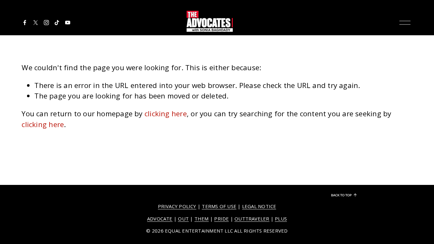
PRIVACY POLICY (177, 206)
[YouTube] (67, 22)
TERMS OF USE (219, 206)
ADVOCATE (160, 218)
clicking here (166, 114)
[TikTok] (57, 22)
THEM (201, 218)
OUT (183, 218)
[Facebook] (25, 22)
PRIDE (221, 218)
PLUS (281, 218)
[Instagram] (46, 22)
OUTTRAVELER (251, 218)
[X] (35, 22)
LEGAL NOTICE (259, 206)
